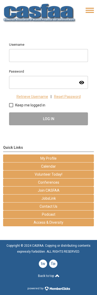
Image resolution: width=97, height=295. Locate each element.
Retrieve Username (32, 97)
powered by (35, 288)
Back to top (46, 276)
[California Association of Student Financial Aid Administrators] (39, 21)
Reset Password (67, 97)
